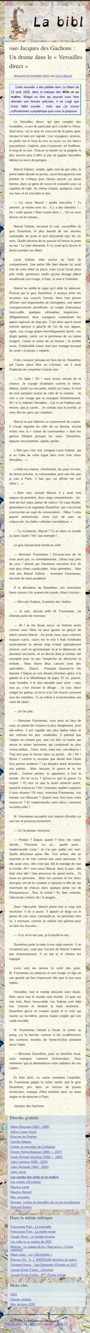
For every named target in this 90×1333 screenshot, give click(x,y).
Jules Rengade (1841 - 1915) (29, 1167)
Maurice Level (19, 1187)
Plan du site (13, 1324)
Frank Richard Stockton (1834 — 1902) (36, 1157)
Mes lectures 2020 (22, 1304)
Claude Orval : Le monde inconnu (32, 1236)
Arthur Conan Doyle (23, 1132)
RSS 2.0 (62, 1324)
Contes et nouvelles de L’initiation (32, 1147)
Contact (48, 1324)
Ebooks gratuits (20, 1299)
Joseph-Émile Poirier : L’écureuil (31, 1270)
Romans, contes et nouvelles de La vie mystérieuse (45, 1202)
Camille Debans (20, 1141)
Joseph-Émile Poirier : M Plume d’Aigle (38, 1275)
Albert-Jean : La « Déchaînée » (31, 1254)
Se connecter (32, 1324)
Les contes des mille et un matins (34, 1177)
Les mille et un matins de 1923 (30, 1241)
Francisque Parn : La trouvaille (30, 1226)
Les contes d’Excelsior (25, 1182)
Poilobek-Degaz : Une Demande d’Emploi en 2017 (43, 1265)
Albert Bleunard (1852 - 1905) (29, 1126)
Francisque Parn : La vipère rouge (33, 1231)
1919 (13, 1294)
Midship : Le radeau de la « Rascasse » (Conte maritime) (41, 1248)
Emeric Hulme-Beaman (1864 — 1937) (36, 1152)
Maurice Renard (20, 1192)
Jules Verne (18, 1172)
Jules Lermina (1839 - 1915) (29, 1162)
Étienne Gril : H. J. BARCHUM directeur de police (43, 1259)
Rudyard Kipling (20, 1207)
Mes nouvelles (20, 1197)
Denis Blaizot (63, 75)
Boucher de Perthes (23, 1136)
